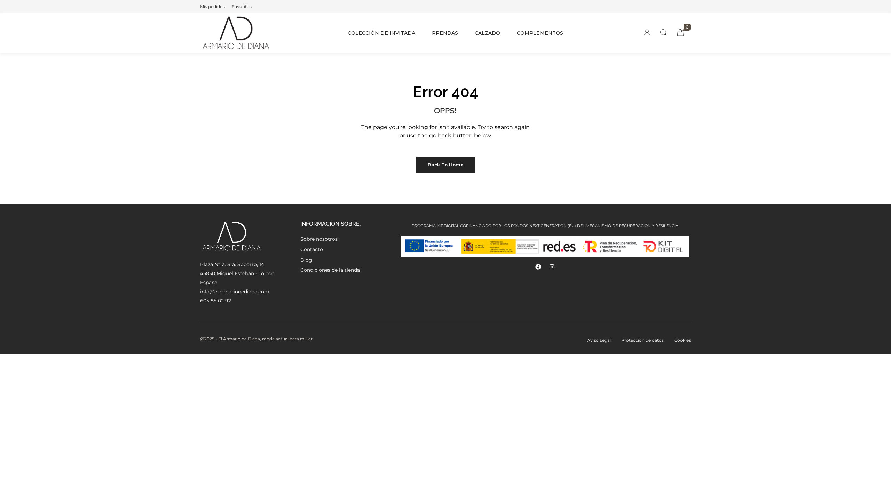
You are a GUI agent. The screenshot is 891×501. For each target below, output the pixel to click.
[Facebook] (538, 267)
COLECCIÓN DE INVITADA (381, 33)
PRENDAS (445, 33)
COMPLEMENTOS (540, 33)
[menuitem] (212, 6)
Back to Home (446, 164)
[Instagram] (552, 267)
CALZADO (487, 33)
